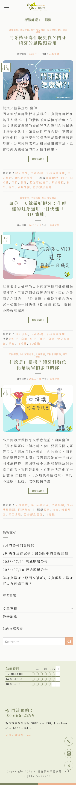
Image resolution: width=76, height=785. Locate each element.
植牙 (11, 187)
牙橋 (15, 182)
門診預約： (22, 710)
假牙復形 (52, 29)
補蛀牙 (14, 339)
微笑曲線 (14, 514)
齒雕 (24, 339)
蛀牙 (33, 339)
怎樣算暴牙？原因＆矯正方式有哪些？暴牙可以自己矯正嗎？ (38, 580)
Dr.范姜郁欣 (24, 178)
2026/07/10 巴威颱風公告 (25, 569)
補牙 (42, 339)
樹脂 (51, 339)
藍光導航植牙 (39, 182)
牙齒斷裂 (52, 178)
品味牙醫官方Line (18, 735)
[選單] (7, 6)
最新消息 (10, 616)
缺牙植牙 (13, 29)
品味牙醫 (54, 54)
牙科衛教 (13, 354)
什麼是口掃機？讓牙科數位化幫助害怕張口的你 (38, 364)
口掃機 (22, 343)
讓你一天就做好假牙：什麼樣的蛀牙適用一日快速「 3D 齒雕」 (38, 208)
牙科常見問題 (38, 29)
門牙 (64, 178)
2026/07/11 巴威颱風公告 (25, 561)
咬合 (55, 509)
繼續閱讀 (38, 159)
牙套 (11, 343)
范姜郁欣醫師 (42, 187)
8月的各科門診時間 (19, 545)
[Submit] (69, 641)
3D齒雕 (35, 343)
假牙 (24, 182)
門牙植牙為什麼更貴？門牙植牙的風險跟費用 (38, 40)
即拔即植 (57, 182)
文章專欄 (25, 29)
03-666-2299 (20, 715)
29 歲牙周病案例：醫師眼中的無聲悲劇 (35, 553)
